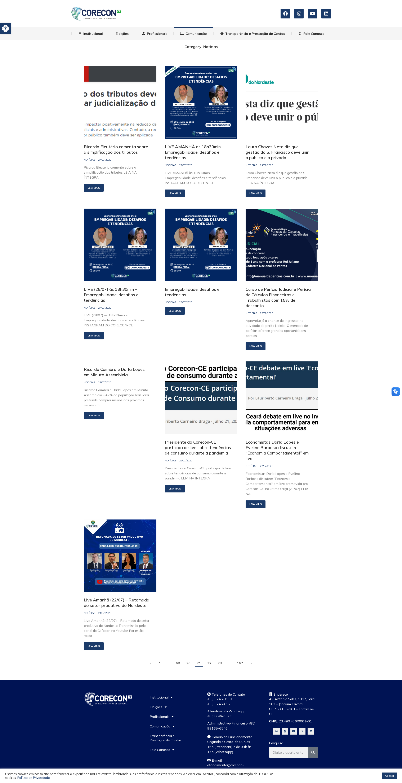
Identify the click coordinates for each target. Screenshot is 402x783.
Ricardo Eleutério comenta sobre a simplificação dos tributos (116, 149)
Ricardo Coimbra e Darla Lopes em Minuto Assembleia (114, 372)
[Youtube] (293, 731)
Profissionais (159, 716)
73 (220, 663)
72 (209, 663)
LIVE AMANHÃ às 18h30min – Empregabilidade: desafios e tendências (194, 152)
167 (240, 663)
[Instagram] (302, 731)
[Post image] (120, 102)
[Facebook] (285, 731)
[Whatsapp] (276, 731)
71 (199, 663)
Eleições (156, 707)
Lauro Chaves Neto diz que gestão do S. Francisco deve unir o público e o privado (277, 152)
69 (178, 663)
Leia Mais (94, 187)
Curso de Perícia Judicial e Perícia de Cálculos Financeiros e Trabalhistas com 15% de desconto (278, 297)
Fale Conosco (160, 750)
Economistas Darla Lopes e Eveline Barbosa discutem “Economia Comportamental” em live (277, 450)
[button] (5, 28)
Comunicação (160, 726)
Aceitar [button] (389, 775)
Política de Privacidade (33, 778)
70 (188, 663)
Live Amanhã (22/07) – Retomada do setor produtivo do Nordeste (116, 602)
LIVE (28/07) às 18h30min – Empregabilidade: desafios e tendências (111, 295)
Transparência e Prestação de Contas (166, 738)
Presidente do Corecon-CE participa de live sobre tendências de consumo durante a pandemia (198, 447)
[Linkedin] (311, 731)
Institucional (159, 697)
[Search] (313, 752)
